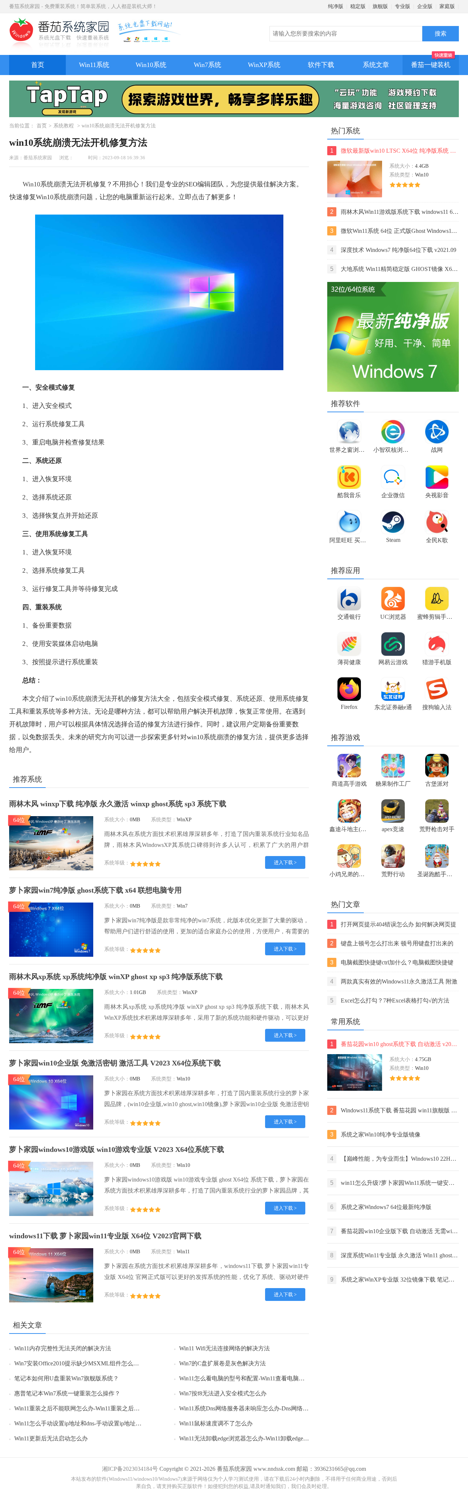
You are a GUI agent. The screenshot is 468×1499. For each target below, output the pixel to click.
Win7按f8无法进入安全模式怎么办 (223, 1393)
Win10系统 (151, 64)
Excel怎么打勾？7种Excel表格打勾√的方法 (389, 1000)
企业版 (425, 6)
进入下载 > (285, 862)
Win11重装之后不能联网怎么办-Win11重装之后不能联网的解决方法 (100, 1408)
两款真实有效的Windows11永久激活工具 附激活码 (393, 982)
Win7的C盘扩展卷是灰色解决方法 (222, 1363)
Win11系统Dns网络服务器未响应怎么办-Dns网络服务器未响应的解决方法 (273, 1408)
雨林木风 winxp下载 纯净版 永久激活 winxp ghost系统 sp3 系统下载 (117, 804)
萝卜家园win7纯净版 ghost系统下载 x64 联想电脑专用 (95, 890)
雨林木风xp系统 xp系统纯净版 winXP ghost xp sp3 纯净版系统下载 (116, 976)
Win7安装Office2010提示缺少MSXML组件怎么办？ (79, 1363)
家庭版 (447, 6)
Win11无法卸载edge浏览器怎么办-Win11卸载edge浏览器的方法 (258, 1438)
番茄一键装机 (430, 64)
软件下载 (321, 64)
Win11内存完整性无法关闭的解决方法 (62, 1348)
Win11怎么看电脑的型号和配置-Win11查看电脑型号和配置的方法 (262, 1378)
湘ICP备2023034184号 (130, 1469)
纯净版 (335, 6)
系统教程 (63, 126)
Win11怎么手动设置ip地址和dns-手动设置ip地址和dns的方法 (90, 1423)
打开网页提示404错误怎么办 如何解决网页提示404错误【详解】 (393, 925)
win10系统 (70, 698)
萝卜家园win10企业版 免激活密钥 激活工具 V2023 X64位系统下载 (115, 1063)
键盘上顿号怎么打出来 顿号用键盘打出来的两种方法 (391, 944)
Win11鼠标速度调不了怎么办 (216, 1423)
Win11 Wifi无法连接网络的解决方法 (224, 1348)
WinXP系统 (264, 64)
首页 (37, 64)
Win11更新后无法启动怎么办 (51, 1438)
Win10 (31, 184)
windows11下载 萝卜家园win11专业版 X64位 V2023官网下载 (105, 1236)
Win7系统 (207, 64)
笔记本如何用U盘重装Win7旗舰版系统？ (66, 1378)
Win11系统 (94, 64)
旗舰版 (380, 6)
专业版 (402, 6)
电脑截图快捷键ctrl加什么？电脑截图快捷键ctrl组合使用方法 (391, 963)
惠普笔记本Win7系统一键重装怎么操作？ (67, 1393)
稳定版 (358, 6)
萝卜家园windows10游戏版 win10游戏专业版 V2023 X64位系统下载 (116, 1149)
